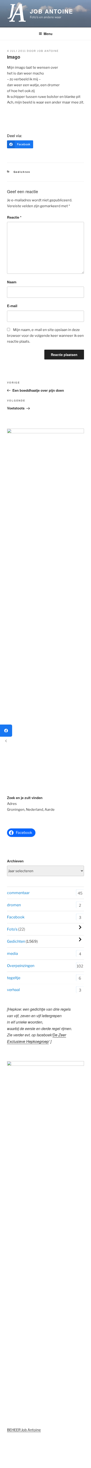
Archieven (15, 861)
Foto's (12, 929)
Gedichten (22, 172)
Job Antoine (51, 11)
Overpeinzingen (20, 965)
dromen (14, 905)
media (12, 953)
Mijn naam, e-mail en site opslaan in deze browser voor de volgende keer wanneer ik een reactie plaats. (45, 336)
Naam (11, 281)
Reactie (14, 217)
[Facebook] (6, 731)
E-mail (12, 305)
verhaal (13, 990)
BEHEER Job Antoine (24, 1430)
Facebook (15, 917)
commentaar (18, 893)
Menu (48, 33)
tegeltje (13, 978)
